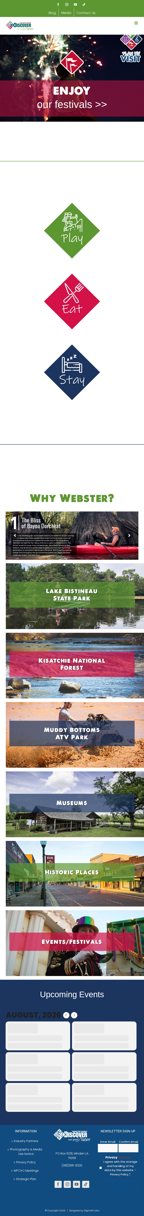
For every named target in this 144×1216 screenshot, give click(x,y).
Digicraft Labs (91, 1210)
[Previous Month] (66, 1015)
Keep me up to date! (118, 1187)
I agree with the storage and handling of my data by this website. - (120, 1168)
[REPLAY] (72, 78)
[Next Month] (74, 1015)
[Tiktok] (85, 1184)
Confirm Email (128, 1142)
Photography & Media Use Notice (26, 1151)
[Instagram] (67, 1184)
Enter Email (107, 1142)
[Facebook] (58, 1184)
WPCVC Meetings (26, 1170)
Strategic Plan (26, 1179)
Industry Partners (26, 1141)
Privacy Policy (26, 1162)
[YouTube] (76, 1184)
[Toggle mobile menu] (136, 23)
